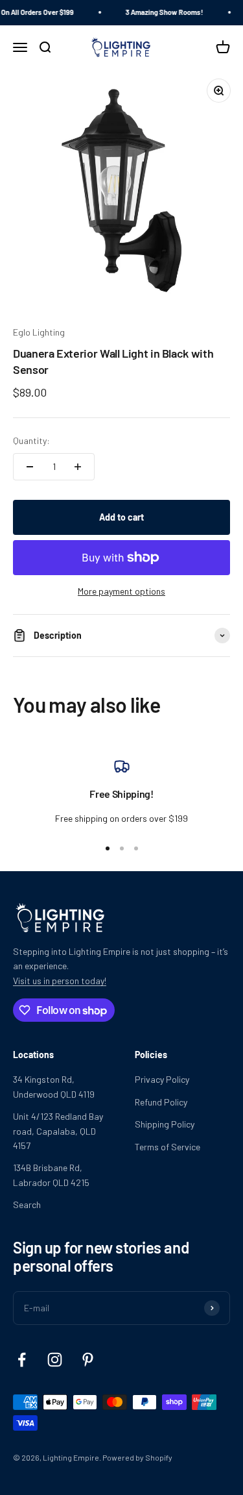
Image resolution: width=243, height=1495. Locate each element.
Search (27, 1204)
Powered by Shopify (137, 1457)
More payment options (121, 591)
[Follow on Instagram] (55, 1359)
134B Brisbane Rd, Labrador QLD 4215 (51, 1174)
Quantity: (31, 440)
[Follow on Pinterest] (88, 1359)
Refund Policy (161, 1101)
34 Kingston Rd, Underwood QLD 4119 (54, 1086)
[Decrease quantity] (30, 467)
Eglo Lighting (39, 332)
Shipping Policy (164, 1124)
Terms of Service (167, 1146)
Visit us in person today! (59, 980)
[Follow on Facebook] (21, 1359)
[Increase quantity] (78, 467)
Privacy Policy (162, 1079)
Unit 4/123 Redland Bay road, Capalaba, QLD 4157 (58, 1131)
